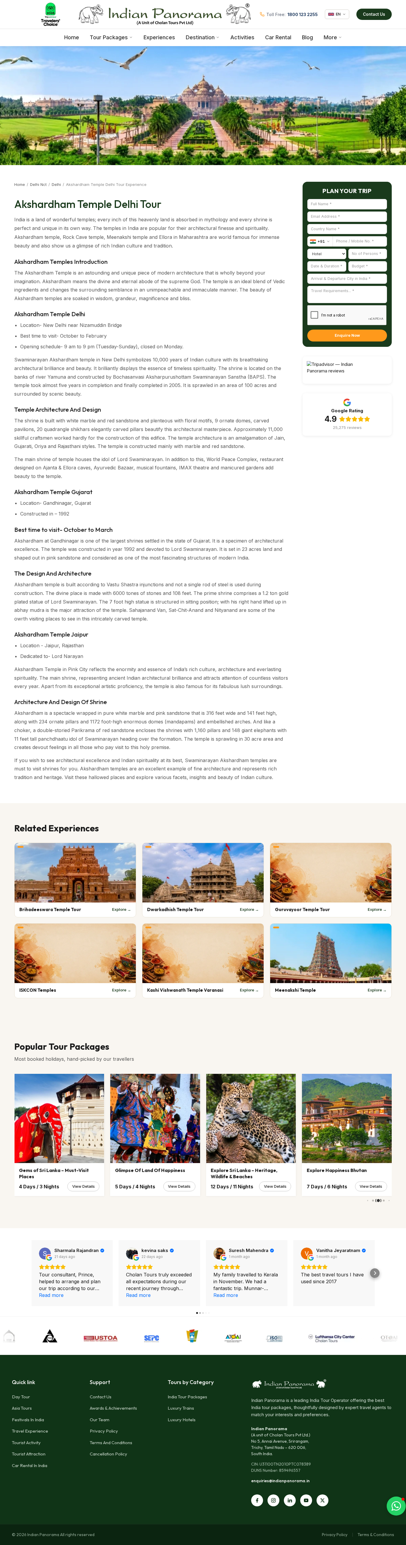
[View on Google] (45, 1253)
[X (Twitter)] (322, 1500)
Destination (200, 37)
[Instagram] (273, 1500)
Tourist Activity (26, 1442)
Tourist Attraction (28, 1454)
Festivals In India (28, 1419)
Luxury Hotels (182, 1419)
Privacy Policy (104, 1431)
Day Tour (21, 1397)
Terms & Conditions (376, 1534)
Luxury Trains (181, 1408)
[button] (31, 1273)
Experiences (159, 37)
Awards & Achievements (113, 1408)
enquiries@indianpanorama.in (280, 1480)
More (330, 37)
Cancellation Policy (108, 1454)
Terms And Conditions (111, 1442)
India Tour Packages (187, 1397)
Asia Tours (22, 1408)
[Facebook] (257, 1500)
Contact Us (374, 14)
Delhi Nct (38, 184)
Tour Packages (109, 37)
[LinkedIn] (290, 1500)
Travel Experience (30, 1431)
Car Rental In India (29, 1465)
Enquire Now (347, 335)
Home (71, 37)
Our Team (99, 1419)
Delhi (56, 184)
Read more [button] (51, 1295)
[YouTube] (306, 1500)
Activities (242, 37)
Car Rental (278, 37)
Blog (307, 37)
